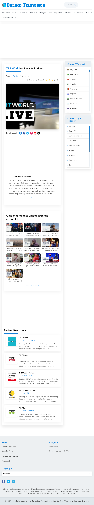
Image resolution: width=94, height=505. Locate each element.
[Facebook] (24, 133)
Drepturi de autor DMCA (59, 451)
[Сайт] (20, 133)
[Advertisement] (47, 40)
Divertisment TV (9, 18)
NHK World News (26, 373)
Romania (33, 13)
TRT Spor (23, 408)
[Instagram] (31, 133)
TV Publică (78, 13)
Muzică (68, 13)
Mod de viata (74, 146)
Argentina (74, 103)
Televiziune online (9, 447)
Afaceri (72, 126)
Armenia (73, 108)
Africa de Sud (75, 74)
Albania (73, 79)
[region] (78, 90)
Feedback (6, 461)
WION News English (27, 390)
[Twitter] (27, 133)
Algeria (73, 84)
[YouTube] (35, 133)
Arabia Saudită (76, 99)
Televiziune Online (10, 13)
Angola (73, 94)
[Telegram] (13, 481)
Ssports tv (58, 13)
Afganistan (74, 69)
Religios (43, 13)
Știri (50, 13)
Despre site (53, 447)
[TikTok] (38, 133)
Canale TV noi (7, 451)
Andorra (73, 89)
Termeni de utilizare (10, 457)
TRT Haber (24, 355)
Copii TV (72, 131)
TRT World (23, 338)
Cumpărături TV (75, 136)
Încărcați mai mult (33, 286)
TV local (88, 13)
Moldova (23, 13)
